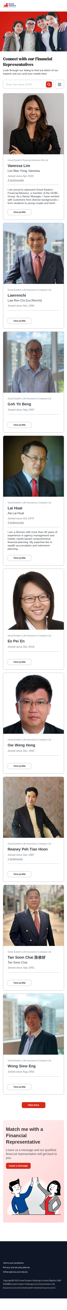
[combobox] (26, 84)
